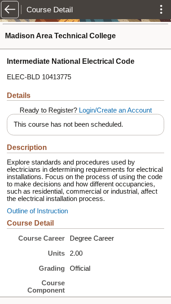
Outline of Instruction (37, 211)
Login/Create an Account (115, 110)
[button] (10, 9)
